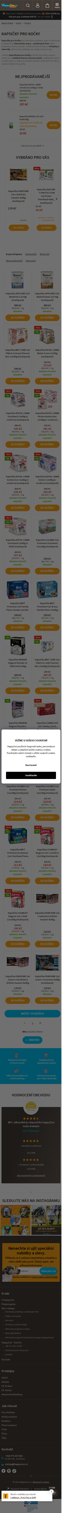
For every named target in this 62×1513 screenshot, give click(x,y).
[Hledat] (28, 5)
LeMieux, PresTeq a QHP (23, 1497)
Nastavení (31, 765)
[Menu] (57, 5)
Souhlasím (31, 775)
